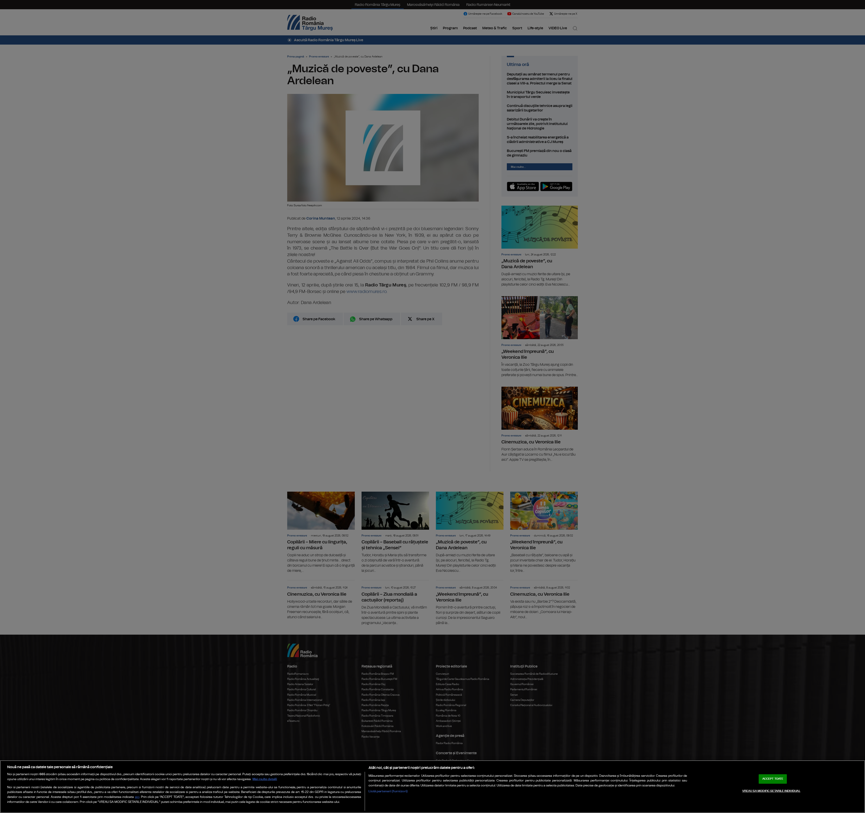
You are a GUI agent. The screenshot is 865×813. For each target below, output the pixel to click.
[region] (432, 786)
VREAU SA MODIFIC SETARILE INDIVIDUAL (771, 791)
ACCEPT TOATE (772, 778)
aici (137, 797)
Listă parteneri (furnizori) (388, 791)
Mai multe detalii (265, 779)
